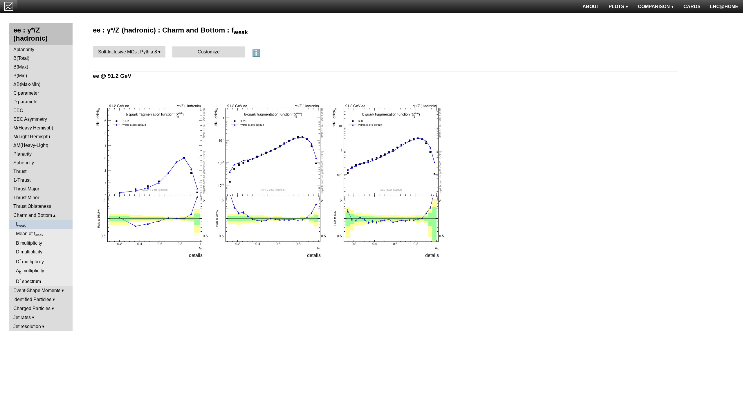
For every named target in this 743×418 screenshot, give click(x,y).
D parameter (26, 101)
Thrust (19, 171)
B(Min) (20, 75)
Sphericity (23, 162)
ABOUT (591, 6)
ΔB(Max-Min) (26, 84)
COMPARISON (654, 6)
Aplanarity (23, 49)
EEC (18, 110)
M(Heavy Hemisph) (33, 127)
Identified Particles (32, 299)
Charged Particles (32, 308)
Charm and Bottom (32, 215)
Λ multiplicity (30, 271)
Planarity (22, 154)
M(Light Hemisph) (31, 136)
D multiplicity (29, 251)
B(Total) (21, 58)
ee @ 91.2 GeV (112, 76)
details (196, 255)
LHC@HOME (724, 6)
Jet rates (22, 317)
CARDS (692, 6)
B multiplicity (29, 243)
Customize (209, 51)
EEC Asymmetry (30, 119)
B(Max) (20, 66)
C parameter (26, 93)
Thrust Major (26, 188)
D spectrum (28, 281)
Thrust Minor (26, 197)
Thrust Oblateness (32, 206)
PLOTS (616, 6)
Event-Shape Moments (36, 290)
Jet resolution (27, 326)
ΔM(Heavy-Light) (30, 145)
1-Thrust (21, 180)
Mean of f (30, 234)
